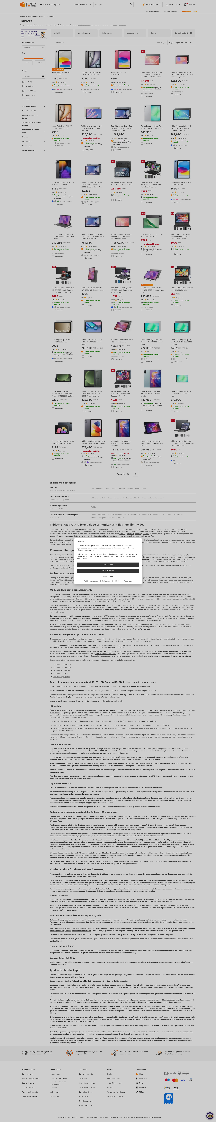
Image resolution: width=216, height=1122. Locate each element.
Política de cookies (91, 581)
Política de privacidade (110, 581)
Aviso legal (128, 581)
